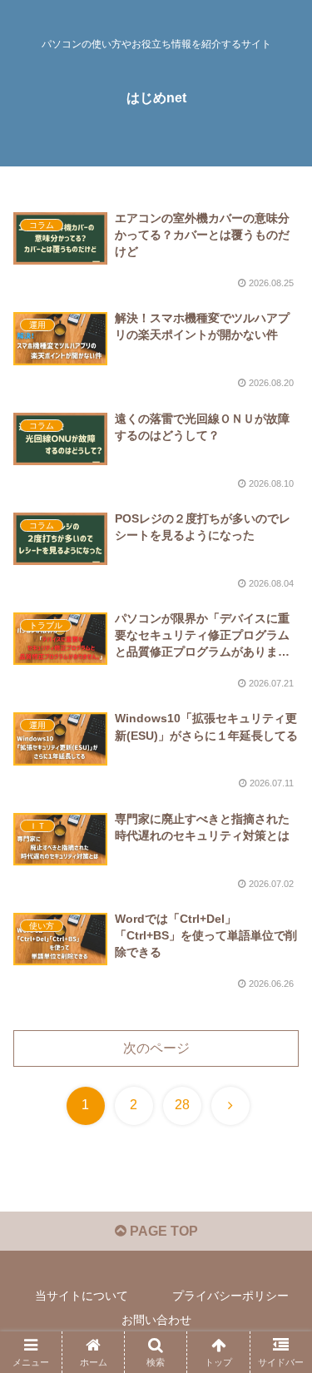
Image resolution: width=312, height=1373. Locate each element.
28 (182, 1105)
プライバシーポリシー (230, 1295)
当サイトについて (81, 1295)
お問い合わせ (156, 1319)
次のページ (156, 1048)
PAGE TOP (162, 1231)
